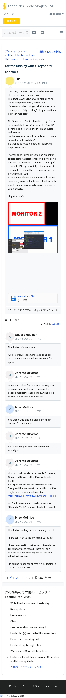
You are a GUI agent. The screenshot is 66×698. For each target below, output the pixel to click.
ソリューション (31, 686)
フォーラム (51, 686)
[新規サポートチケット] (34, 32)
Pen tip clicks (17, 609)
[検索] (27, 33)
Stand (13, 621)
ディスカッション (15, 51)
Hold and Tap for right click (25, 645)
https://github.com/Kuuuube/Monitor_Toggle (32, 495)
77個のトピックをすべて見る (26, 667)
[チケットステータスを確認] (42, 32)
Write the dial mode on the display (29, 603)
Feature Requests (33, 59)
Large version (18, 615)
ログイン (11, 578)
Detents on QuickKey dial (24, 639)
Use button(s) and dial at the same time (33, 633)
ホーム (12, 686)
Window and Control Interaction (28, 651)
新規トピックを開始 (50, 51)
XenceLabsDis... (27, 296)
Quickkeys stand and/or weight (28, 627)
